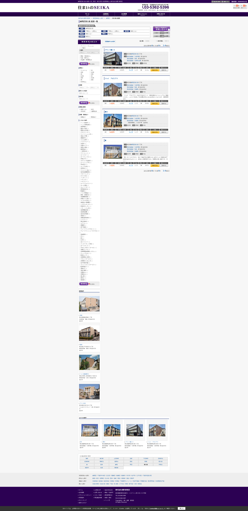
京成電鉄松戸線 (159, 481)
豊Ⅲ (106, 112)
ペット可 (107, 500)
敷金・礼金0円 (109, 492)
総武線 (101, 481)
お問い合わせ (98, 492)
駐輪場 (83, 191)
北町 (131, 458)
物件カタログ (83, 502)
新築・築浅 (108, 497)
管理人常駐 (85, 147)
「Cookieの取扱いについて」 (156, 508)
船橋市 (123, 475)
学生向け (84, 164)
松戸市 (133, 475)
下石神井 (145, 458)
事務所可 (84, 138)
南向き (83, 278)
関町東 (116, 467)
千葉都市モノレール (126, 481)
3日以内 (83, 111)
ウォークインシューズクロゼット (89, 231)
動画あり (93, 117)
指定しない (84, 109)
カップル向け (85, 166)
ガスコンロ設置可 (86, 160)
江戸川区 (139, 475)
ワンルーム (84, 70)
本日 (92, 109)
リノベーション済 (86, 134)
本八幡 (116, 484)
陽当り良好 (85, 128)
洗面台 (83, 215)
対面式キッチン (86, 206)
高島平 (132, 478)
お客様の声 (97, 490)
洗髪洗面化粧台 (86, 217)
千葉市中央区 (101, 475)
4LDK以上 (83, 81)
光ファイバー (85, 242)
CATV (83, 240)
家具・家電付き (86, 195)
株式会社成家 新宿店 (122, 490)
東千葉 (131, 484)
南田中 (87, 467)
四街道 (140, 484)
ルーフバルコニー (86, 183)
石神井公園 (138, 60)
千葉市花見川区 (147, 475)
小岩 (135, 484)
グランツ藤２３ (110, 50)
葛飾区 (113, 475)
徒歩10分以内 (109, 490)
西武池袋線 (130, 56)
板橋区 (118, 475)
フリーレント (85, 153)
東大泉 (136, 54)
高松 (131, 461)
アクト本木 (83, 403)
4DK (92, 80)
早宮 (131, 464)
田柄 (146, 461)
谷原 (101, 467)
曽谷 (119, 478)
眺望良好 (84, 149)
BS (82, 238)
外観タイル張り (86, 198)
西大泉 (160, 461)
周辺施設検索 (98, 497)
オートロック (85, 245)
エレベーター (85, 187)
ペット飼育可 (85, 122)
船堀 (81, 344)
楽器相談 (84, 126)
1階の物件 (84, 270)
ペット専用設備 (86, 124)
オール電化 (85, 185)
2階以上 (84, 268)
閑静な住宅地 (85, 130)
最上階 (83, 276)
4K (81, 80)
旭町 (87, 458)
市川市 (128, 475)
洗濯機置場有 (85, 196)
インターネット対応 (87, 244)
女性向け (84, 168)
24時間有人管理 (86, 257)
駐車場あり (85, 266)
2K (81, 74)
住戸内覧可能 (85, 263)
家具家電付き (108, 495)
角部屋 (83, 280)
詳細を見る (155, 70)
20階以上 (84, 274)
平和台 (160, 464)
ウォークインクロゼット (88, 229)
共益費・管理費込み (86, 60)
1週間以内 (94, 111)
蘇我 (94, 478)
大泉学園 (137, 56)
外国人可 (84, 158)
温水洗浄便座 (85, 214)
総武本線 (106, 481)
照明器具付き (85, 189)
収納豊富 (84, 234)
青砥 (81, 315)
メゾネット (85, 177)
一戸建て (83, 48)
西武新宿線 (130, 89)
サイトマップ (83, 500)
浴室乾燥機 (85, 212)
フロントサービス (86, 259)
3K (92, 76)
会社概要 (81, 492)
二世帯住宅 (85, 151)
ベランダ (84, 179)
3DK (82, 78)
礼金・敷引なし (85, 58)
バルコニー (85, 181)
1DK (82, 72)
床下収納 (84, 227)
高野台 (116, 461)
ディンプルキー (86, 253)
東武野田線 (151, 481)
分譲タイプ (85, 145)
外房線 (117, 481)
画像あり (83, 117)
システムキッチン (86, 204)
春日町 (102, 458)
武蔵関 (136, 89)
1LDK (92, 72)
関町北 (102, 461)
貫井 (101, 464)
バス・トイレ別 (86, 208)
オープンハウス (86, 157)
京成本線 (95, 481)
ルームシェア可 (86, 162)
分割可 (83, 143)
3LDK (92, 78)
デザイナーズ (85, 132)
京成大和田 (96, 484)
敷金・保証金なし (86, 56)
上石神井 (116, 458)
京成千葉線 (136, 481)
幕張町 (123, 478)
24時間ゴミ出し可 (87, 261)
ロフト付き (85, 176)
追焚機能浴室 (85, 210)
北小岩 (107, 478)
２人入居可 (85, 139)
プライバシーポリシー (85, 495)
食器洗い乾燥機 (86, 202)
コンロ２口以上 (86, 200)
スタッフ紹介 (98, 495)
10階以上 (84, 272)
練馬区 (133, 54)
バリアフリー (85, 141)
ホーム (81, 490)
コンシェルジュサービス (88, 264)
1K (92, 70)
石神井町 (86, 461)
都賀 (107, 484)
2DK (92, 74)
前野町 (102, 478)
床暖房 (83, 225)
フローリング (85, 174)
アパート (83, 46)
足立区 (108, 475)
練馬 (116, 464)
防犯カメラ (85, 255)
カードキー (85, 155)
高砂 (128, 478)
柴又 (97, 478)
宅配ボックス (85, 249)
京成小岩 (102, 484)
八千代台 (121, 484)
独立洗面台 (85, 221)
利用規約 (81, 497)
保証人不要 (85, 136)
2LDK (82, 76)
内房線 (112, 481)
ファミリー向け (86, 170)
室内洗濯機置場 (86, 172)
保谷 (136, 58)
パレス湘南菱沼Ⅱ (84, 374)
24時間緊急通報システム (88, 251)
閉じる (181, 508)
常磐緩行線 (143, 481)
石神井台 (160, 458)
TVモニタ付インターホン (89, 247)
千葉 (111, 484)
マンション (91, 46)
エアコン (84, 223)
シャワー (84, 219)
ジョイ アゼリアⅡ (111, 78)
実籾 (126, 484)
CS (82, 236)
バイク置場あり (86, 193)
